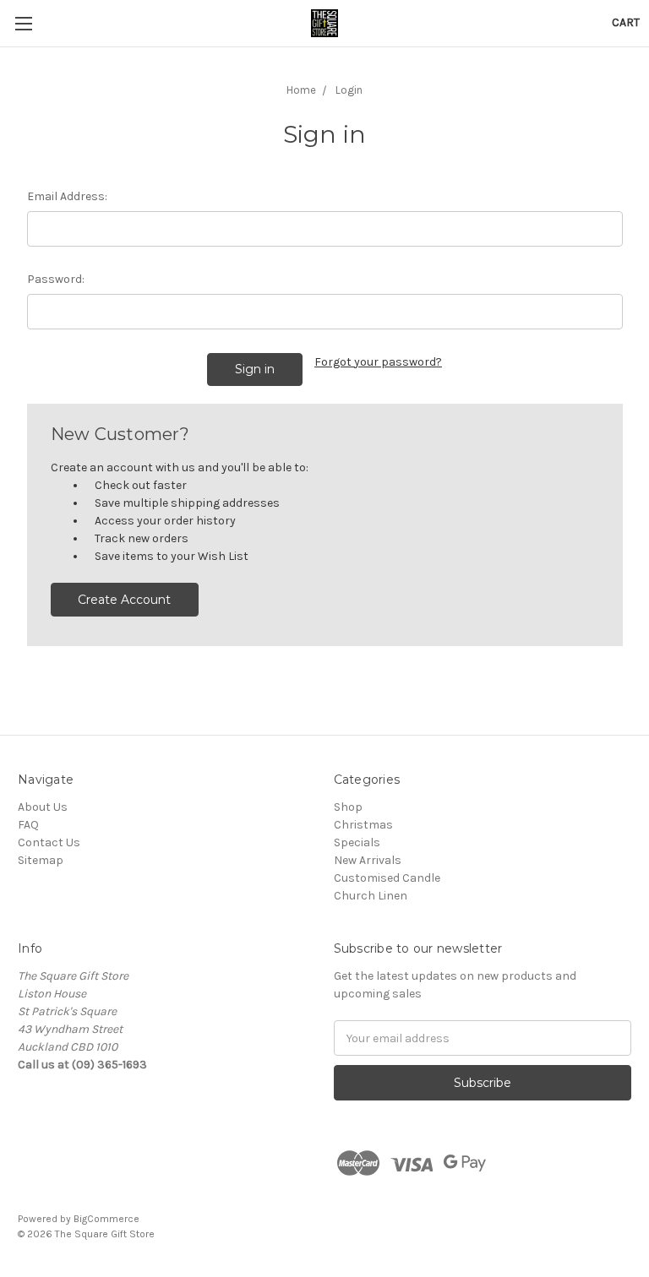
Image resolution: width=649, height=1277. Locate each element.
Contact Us (49, 842)
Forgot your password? (378, 362)
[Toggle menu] (23, 23)
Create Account (124, 599)
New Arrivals (367, 860)
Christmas (363, 825)
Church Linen (370, 895)
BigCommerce (106, 1219)
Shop (348, 807)
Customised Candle (387, 878)
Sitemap (40, 860)
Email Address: (67, 196)
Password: (56, 279)
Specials (357, 842)
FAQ (28, 825)
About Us (43, 807)
